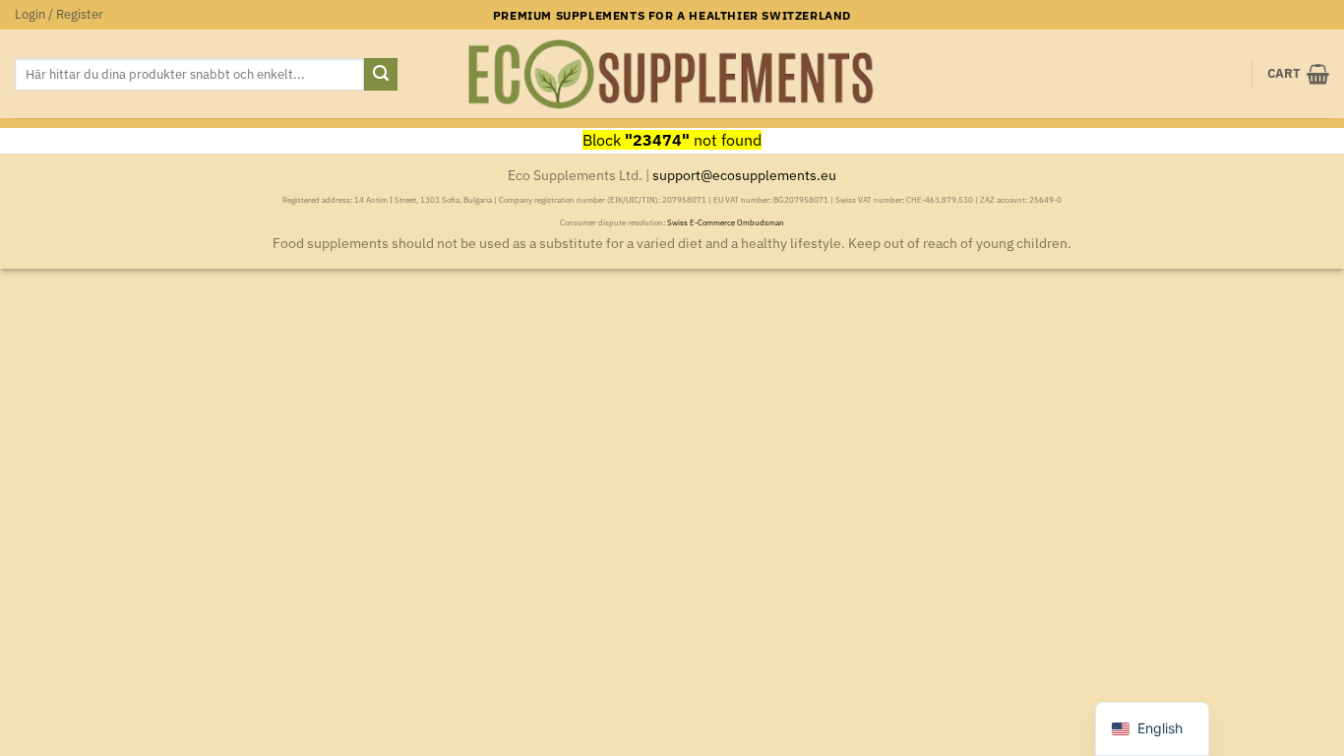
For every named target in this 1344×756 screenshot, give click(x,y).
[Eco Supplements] (672, 74)
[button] (59, 15)
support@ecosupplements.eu (744, 174)
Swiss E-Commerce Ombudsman (725, 222)
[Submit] (380, 75)
